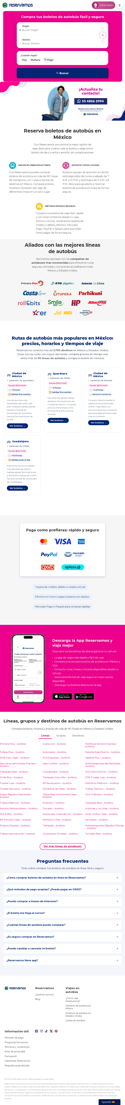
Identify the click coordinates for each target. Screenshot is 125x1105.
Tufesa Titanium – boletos (100, 788)
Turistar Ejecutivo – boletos (15, 788)
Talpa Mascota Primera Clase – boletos (60, 795)
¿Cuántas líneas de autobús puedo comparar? (36, 924)
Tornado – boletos (53, 808)
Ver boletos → (17, 426)
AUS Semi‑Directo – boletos (101, 771)
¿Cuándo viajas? (29, 55)
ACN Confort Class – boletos (101, 814)
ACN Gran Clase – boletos (14, 757)
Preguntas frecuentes (16, 1042)
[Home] (18, 5)
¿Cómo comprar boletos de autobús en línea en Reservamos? (46, 877)
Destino (26, 39)
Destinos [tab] (78, 735)
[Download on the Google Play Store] (84, 696)
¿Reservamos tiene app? (22, 960)
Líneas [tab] (45, 735)
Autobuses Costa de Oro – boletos (62, 814)
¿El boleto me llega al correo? (26, 913)
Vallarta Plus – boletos (98, 757)
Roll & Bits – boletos (11, 814)
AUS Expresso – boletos (56, 757)
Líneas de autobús (75, 1020)
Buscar (64, 73)
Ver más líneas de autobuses (63, 846)
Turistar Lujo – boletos (12, 783)
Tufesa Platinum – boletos (15, 802)
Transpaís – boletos (54, 825)
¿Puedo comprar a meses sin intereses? (32, 901)
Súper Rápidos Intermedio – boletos (16, 795)
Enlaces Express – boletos (15, 825)
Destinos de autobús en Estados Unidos (78, 1014)
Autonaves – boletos (54, 752)
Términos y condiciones (17, 1047)
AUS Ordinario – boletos (99, 794)
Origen (25, 26)
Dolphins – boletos (53, 802)
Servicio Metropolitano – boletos (19, 808)
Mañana (35, 60)
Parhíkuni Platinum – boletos (102, 783)
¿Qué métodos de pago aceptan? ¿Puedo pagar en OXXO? (44, 889)
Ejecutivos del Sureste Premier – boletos (18, 765)
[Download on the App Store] (62, 696)
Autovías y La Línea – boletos (102, 808)
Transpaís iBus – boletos (99, 802)
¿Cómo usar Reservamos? (73, 999)
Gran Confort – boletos (56, 763)
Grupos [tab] (61, 735)
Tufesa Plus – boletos (12, 752)
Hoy (24, 60)
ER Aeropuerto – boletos (57, 783)
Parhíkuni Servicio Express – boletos (101, 745)
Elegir (50, 60)
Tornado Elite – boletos (98, 833)
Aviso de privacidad (15, 1051)
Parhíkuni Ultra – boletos (57, 819)
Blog (37, 999)
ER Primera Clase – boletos (15, 819)
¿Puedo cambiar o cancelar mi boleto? (31, 948)
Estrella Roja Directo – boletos (102, 752)
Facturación (11, 1056)
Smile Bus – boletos (11, 777)
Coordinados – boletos (56, 771)
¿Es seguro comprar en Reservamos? (30, 936)
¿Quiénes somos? (44, 994)
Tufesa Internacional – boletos (17, 833)
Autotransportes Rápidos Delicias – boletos (104, 827)
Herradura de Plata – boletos (59, 788)
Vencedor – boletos (96, 819)
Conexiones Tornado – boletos (60, 833)
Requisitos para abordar (17, 1065)
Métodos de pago (14, 1037)
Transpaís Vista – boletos (14, 771)
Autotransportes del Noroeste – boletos (103, 765)
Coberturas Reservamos (17, 1060)
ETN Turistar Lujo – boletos (100, 777)
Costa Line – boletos (54, 744)
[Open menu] (119, 5)
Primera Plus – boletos (13, 744)
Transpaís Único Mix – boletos (60, 777)
